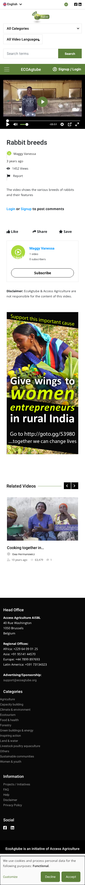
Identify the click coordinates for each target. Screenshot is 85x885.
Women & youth (10, 761)
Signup (63, 69)
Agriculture (7, 699)
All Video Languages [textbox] (23, 39)
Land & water (9, 740)
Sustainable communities (17, 756)
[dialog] (42, 870)
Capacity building (11, 704)
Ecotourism (7, 714)
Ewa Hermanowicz (23, 554)
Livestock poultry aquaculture (20, 746)
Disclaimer (10, 800)
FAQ (6, 789)
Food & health (9, 720)
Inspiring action (10, 735)
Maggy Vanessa (25, 154)
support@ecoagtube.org (20, 680)
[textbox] (12, 4)
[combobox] (12, 4)
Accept (71, 877)
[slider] (43, 121)
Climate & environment (15, 709)
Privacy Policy (12, 805)
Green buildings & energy (16, 730)
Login (76, 69)
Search (70, 53)
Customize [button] (10, 877)
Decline (50, 877)
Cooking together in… (25, 547)
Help (6, 794)
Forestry (5, 725)
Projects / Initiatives (16, 784)
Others (4, 751)
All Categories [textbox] (18, 28)
